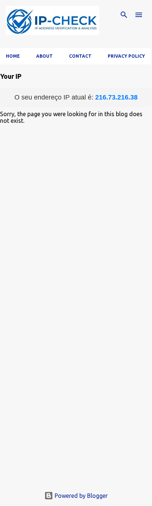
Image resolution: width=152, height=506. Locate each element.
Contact (80, 56)
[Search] (124, 15)
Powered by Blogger (80, 495)
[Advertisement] (76, 414)
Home (13, 56)
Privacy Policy (126, 56)
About (44, 56)
